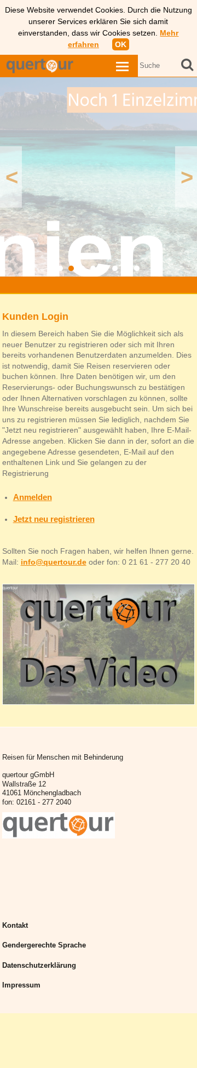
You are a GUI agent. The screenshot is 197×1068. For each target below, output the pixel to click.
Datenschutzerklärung (39, 965)
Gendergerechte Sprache (44, 945)
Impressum (21, 985)
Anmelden (32, 497)
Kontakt (15, 925)
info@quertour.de (53, 562)
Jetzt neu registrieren (54, 519)
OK (120, 44)
